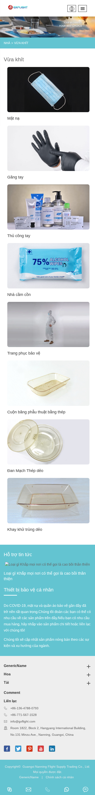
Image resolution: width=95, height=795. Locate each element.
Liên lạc (10, 701)
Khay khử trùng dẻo (24, 529)
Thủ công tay (18, 236)
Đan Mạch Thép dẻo (25, 470)
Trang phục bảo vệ (23, 353)
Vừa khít (21, 43)
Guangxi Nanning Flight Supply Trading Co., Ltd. (56, 766)
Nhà (7, 43)
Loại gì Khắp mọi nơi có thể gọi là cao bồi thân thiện (45, 576)
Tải (6, 682)
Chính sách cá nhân (60, 777)
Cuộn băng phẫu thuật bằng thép (36, 412)
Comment (12, 693)
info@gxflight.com (22, 721)
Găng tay (15, 177)
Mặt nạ (13, 118)
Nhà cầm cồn (19, 294)
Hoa (7, 674)
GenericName (15, 666)
